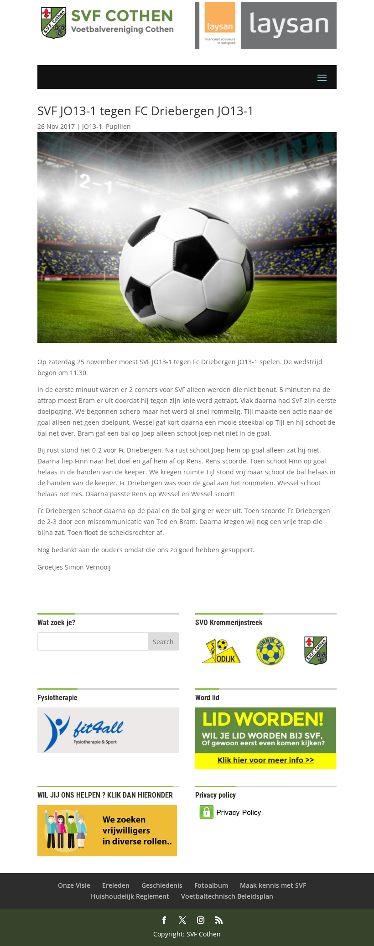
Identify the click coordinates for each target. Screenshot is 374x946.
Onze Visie (74, 885)
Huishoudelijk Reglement (130, 896)
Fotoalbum (211, 885)
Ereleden (116, 885)
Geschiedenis (161, 885)
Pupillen (118, 126)
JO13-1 (92, 126)
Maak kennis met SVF (273, 885)
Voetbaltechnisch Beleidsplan (227, 896)
